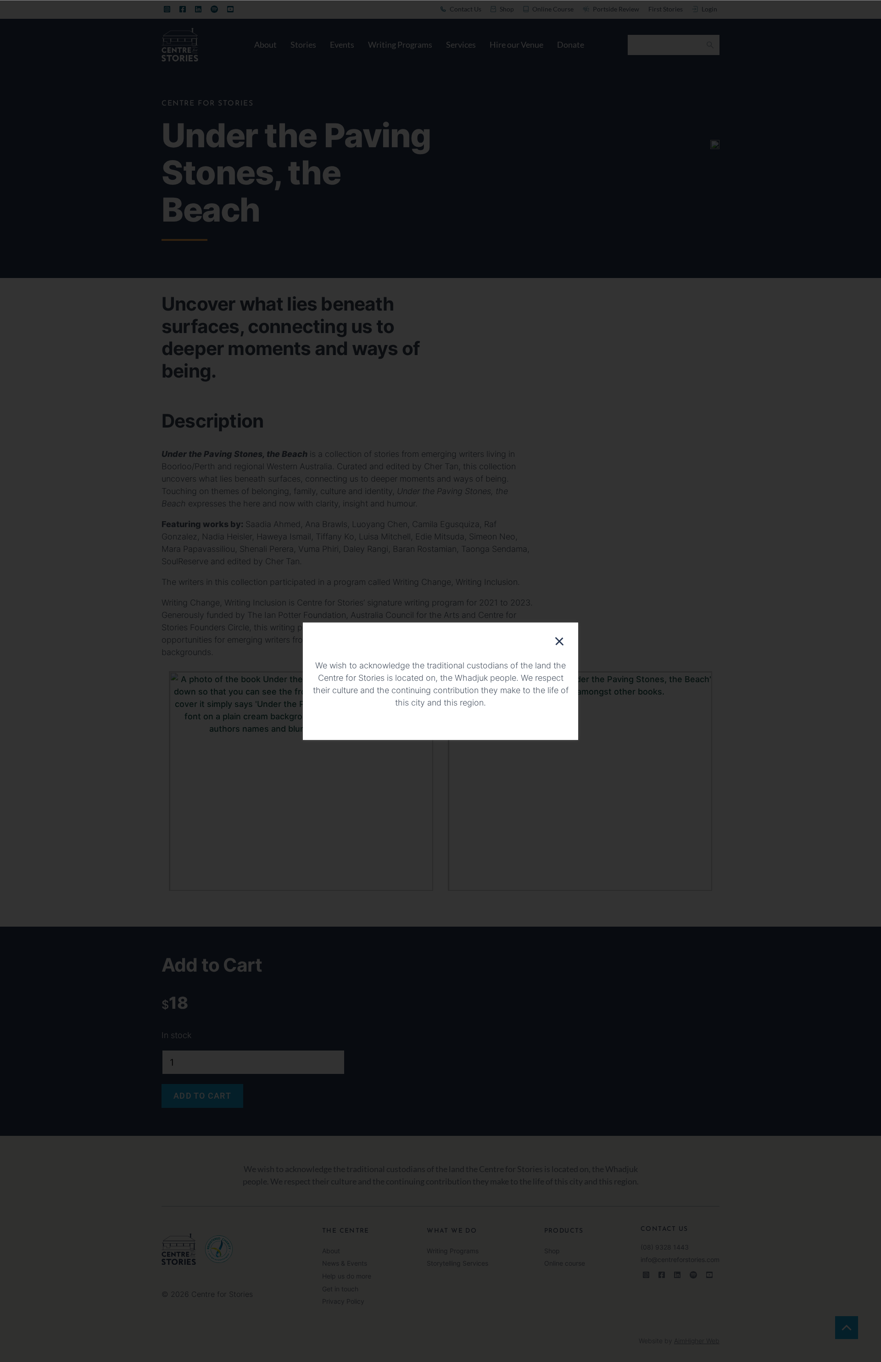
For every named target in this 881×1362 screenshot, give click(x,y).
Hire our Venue (516, 44)
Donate (570, 44)
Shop (552, 1251)
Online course (564, 1263)
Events (342, 44)
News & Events (344, 1263)
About (265, 44)
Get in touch (340, 1289)
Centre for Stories (207, 103)
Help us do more (346, 1276)
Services (461, 44)
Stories (303, 44)
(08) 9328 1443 (665, 1247)
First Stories (665, 9)
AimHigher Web (696, 1341)
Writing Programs (400, 44)
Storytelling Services (457, 1263)
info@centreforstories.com (680, 1259)
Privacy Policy (343, 1301)
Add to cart (202, 1096)
